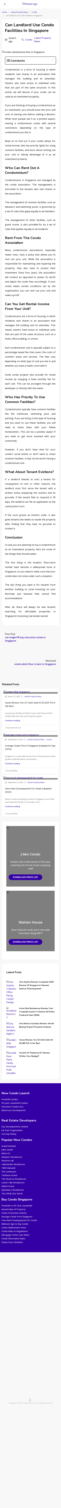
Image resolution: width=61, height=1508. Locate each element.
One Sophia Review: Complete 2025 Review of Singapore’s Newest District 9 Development (36, 985)
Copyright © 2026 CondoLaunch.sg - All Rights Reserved (30, 1403)
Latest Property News (19, 12)
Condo (34, 12)
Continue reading (12, 720)
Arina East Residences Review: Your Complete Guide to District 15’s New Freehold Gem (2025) (37, 1011)
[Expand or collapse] (52, 59)
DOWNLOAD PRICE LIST (25, 877)
